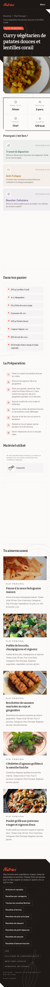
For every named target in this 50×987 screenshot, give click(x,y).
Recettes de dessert (14, 923)
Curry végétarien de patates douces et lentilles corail (23, 21)
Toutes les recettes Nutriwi (17, 903)
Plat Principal (20, 16)
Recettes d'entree (13, 910)
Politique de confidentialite (22, 956)
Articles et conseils (14, 890)
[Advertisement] (25, 241)
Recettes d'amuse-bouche (17, 943)
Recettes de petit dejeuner (17, 930)
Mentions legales (15, 961)
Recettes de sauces (14, 937)
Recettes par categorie (16, 896)
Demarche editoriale (17, 966)
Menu (42, 5)
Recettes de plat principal (17, 916)
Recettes (7, 16)
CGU (7, 951)
